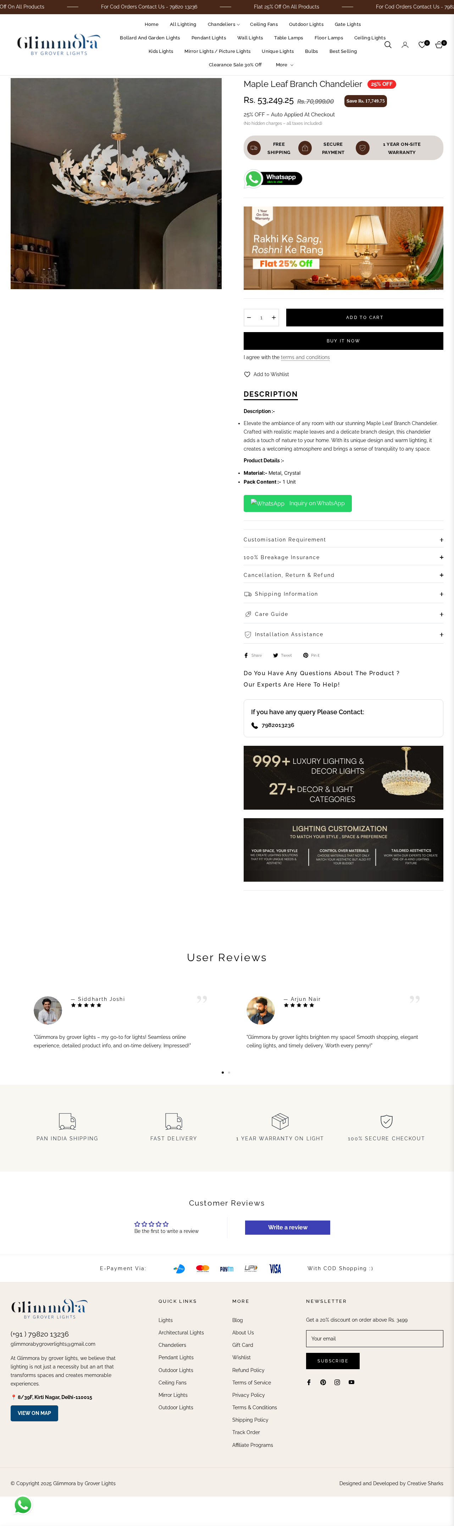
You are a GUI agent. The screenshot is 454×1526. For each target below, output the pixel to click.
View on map (34, 1413)
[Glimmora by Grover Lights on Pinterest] (323, 1382)
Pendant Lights (176, 1357)
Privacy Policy (248, 1395)
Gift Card (242, 1345)
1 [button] (223, 1072)
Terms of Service (251, 1382)
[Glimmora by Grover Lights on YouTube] (351, 1382)
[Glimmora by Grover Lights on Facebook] (309, 1382)
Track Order (246, 1432)
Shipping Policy (250, 1420)
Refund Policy (248, 1370)
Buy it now (344, 340)
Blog (237, 1320)
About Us (243, 1332)
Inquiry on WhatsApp (316, 503)
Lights (166, 1320)
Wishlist (241, 1357)
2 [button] (229, 1072)
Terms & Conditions (254, 1407)
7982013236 (278, 725)
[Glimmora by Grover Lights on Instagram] (337, 1382)
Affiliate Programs (252, 1445)
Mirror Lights (173, 1395)
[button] (388, 44)
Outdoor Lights (176, 1370)
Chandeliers (172, 1345)
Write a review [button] (288, 1227)
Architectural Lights (181, 1332)
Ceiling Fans (173, 1382)
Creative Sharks (425, 1483)
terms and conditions (305, 357)
